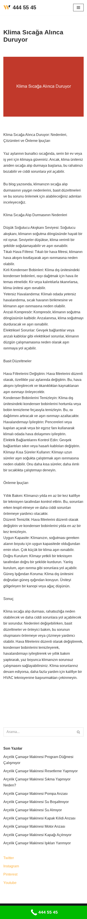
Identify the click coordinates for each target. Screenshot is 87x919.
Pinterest (10, 874)
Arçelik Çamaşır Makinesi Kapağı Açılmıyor (37, 835)
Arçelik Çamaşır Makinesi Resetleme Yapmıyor (40, 771)
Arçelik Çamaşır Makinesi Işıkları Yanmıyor (37, 843)
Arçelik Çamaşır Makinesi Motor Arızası (34, 826)
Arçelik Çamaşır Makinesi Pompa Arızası (35, 794)
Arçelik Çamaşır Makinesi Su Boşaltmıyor (36, 802)
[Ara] (79, 732)
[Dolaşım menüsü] (78, 7)
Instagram (11, 866)
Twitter (8, 858)
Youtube (10, 883)
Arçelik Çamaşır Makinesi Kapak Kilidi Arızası (39, 818)
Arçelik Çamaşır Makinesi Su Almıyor (32, 810)
